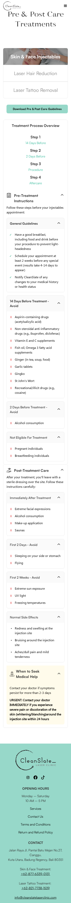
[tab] (35, 56)
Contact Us (35, 816)
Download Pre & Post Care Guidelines (37, 109)
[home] (12, 6)
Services (35, 809)
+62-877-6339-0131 (35, 874)
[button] (65, 6)
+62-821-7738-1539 (35, 888)
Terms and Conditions (35, 824)
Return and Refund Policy (35, 832)
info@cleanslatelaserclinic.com (35, 897)
